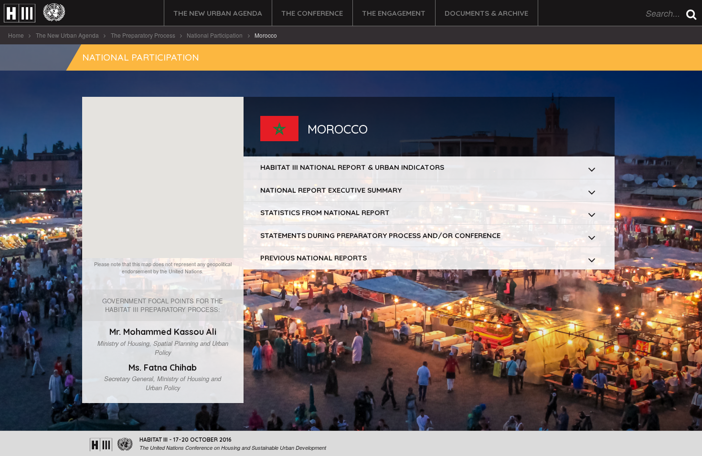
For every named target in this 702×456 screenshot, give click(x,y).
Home (16, 35)
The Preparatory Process (143, 35)
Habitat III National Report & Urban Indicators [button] (352, 167)
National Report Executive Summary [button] (331, 190)
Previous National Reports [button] (313, 257)
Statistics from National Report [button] (325, 212)
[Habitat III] (34, 13)
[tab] (429, 167)
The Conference (312, 13)
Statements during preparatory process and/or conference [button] (380, 235)
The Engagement (393, 13)
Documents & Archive (486, 13)
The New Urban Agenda (217, 13)
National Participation (215, 35)
